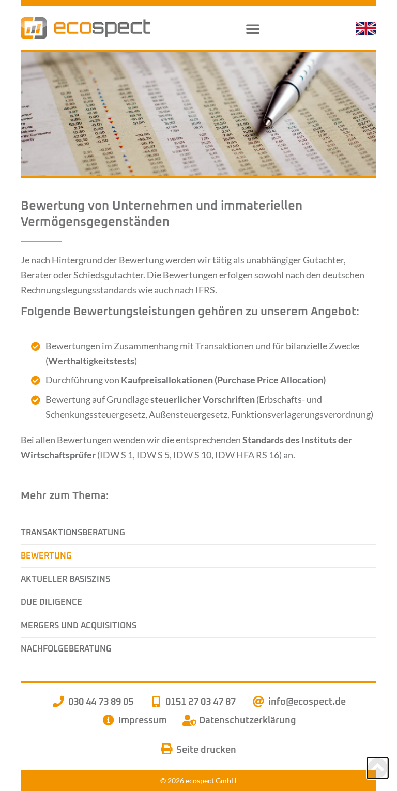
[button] (253, 28)
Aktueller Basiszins (65, 579)
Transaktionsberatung (73, 533)
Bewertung (46, 556)
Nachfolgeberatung (66, 649)
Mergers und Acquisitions (78, 626)
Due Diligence (51, 602)
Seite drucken (204, 750)
